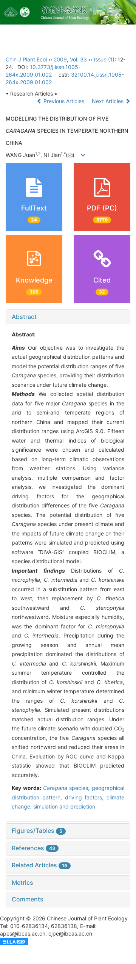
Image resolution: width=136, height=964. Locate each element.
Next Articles (108, 101)
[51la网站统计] (14, 941)
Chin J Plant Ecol (26, 59)
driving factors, (86, 797)
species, (67, 788)
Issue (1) (104, 59)
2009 (60, 59)
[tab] (68, 317)
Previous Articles (64, 101)
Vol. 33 (78, 59)
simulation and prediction (64, 806)
